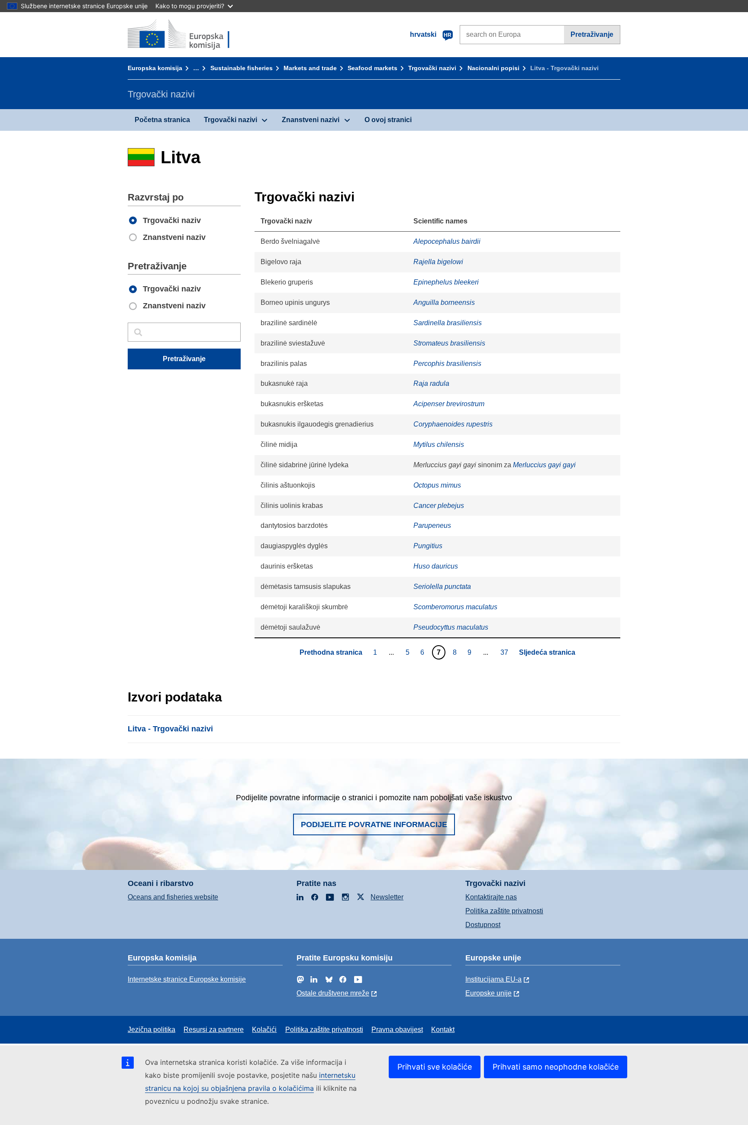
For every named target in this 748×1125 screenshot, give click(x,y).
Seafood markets (372, 68)
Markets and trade (310, 68)
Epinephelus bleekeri (446, 282)
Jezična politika (151, 1029)
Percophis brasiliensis (447, 363)
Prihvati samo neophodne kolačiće (556, 1066)
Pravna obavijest (397, 1029)
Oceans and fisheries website (173, 897)
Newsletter (387, 897)
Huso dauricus (435, 566)
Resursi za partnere (214, 1029)
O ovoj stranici (388, 119)
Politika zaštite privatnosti (504, 911)
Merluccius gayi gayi (544, 465)
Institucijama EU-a (493, 979)
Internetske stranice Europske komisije (187, 979)
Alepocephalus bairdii (446, 241)
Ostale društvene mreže (333, 993)
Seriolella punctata (442, 586)
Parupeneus (432, 525)
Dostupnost (482, 924)
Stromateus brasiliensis (449, 343)
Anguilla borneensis (444, 302)
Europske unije (488, 993)
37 (505, 652)
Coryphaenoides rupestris (453, 424)
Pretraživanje (592, 34)
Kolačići (264, 1029)
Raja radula (431, 383)
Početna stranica (162, 119)
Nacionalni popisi (493, 68)
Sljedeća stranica (547, 652)
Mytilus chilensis (438, 444)
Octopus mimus (437, 485)
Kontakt (443, 1029)
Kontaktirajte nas (491, 897)
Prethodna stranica (331, 652)
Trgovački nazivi (432, 68)
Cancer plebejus (438, 505)
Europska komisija (155, 68)
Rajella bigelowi (438, 261)
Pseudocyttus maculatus (450, 627)
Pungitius (427, 546)
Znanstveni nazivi (310, 119)
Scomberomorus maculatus (455, 607)
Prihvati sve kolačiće (434, 1066)
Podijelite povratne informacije (374, 824)
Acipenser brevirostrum (448, 403)
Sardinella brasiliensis (447, 323)
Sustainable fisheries (241, 68)
